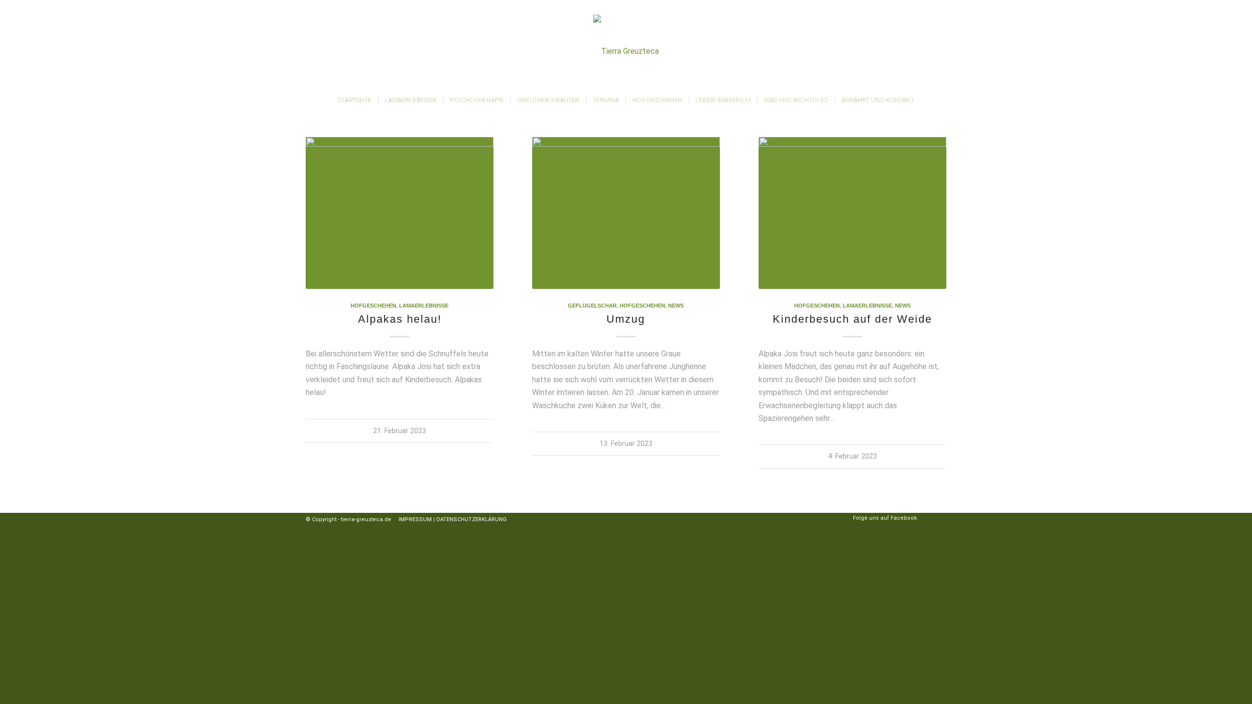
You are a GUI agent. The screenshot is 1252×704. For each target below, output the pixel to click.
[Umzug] (626, 213)
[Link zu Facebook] (939, 518)
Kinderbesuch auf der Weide (852, 319)
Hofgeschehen (373, 305)
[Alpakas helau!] (399, 213)
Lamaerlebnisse (423, 305)
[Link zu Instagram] (924, 518)
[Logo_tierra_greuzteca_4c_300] (626, 51)
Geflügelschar (592, 305)
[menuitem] (355, 100)
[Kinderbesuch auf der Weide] (852, 213)
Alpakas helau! (400, 319)
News (676, 305)
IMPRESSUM (413, 519)
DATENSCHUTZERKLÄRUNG (471, 519)
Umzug (625, 319)
